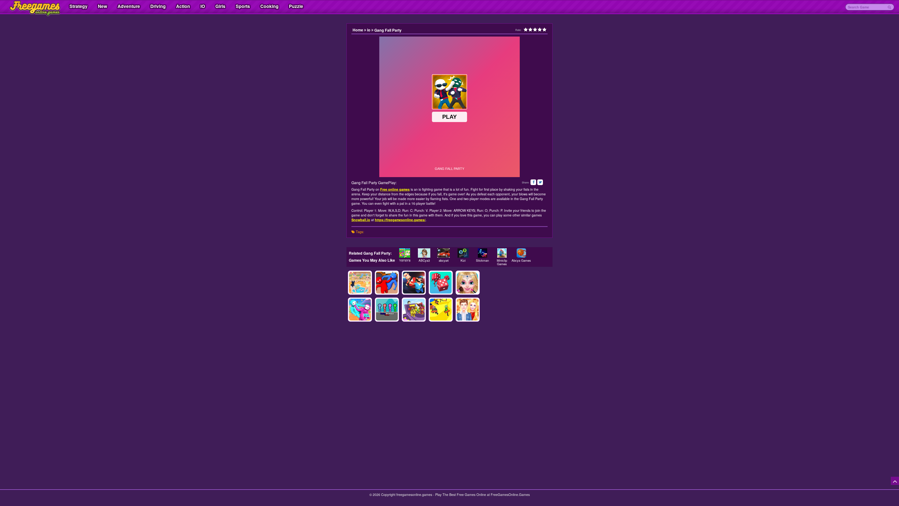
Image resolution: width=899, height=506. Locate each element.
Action (183, 6)
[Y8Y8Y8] (404, 253)
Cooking (269, 6)
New (102, 6)
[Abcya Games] (521, 253)
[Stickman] (482, 253)
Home (358, 30)
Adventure (129, 6)
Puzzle (296, 6)
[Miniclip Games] (502, 253)
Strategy (79, 6)
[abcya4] (443, 253)
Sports (243, 6)
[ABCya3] (424, 253)
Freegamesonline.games (30, 7)
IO (202, 6)
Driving (158, 6)
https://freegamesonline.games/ (400, 219)
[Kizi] (463, 253)
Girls (220, 6)
